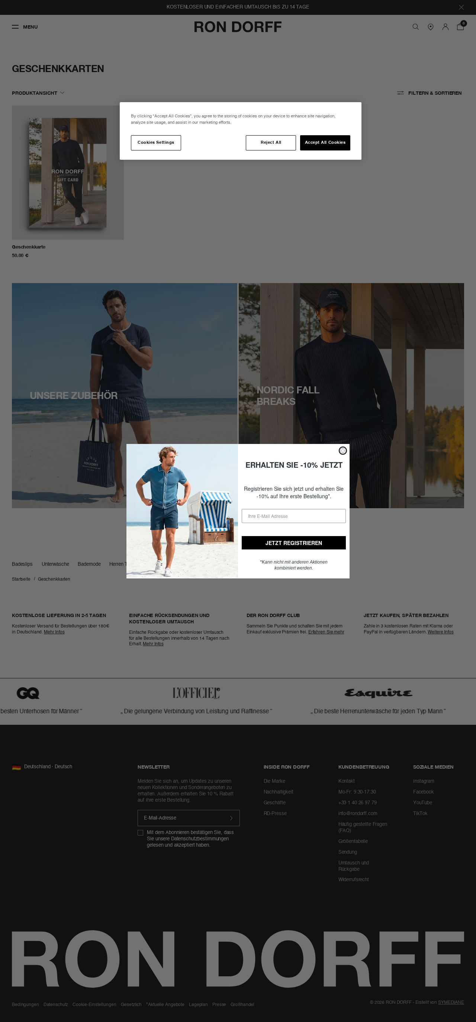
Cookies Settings (156, 143)
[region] (240, 131)
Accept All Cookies (325, 143)
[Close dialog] (343, 450)
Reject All (271, 143)
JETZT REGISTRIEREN (294, 542)
